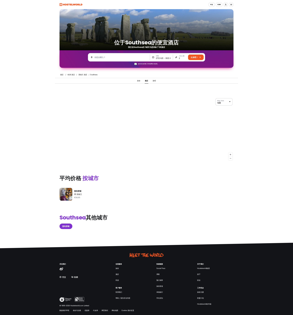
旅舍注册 (200, 292)
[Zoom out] (230, 158)
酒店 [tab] (146, 81)
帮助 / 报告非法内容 (123, 298)
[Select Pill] (225, 4)
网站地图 (115, 310)
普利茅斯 (66, 226)
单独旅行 (159, 292)
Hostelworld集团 (203, 268)
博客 (158, 274)
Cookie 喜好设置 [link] (127, 310)
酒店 (117, 274)
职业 (198, 280)
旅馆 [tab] (154, 81)
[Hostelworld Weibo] (61, 269)
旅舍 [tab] (138, 81)
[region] (146, 129)
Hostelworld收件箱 (204, 304)
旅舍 (117, 268)
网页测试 (105, 310)
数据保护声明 (64, 310)
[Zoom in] (230, 154)
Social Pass (160, 268)
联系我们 (119, 292)
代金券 (95, 310)
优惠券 (87, 310)
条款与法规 (77, 310)
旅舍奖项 (159, 286)
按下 (198, 274)
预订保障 (159, 280)
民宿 (117, 280)
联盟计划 (200, 298)
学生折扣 (159, 298)
